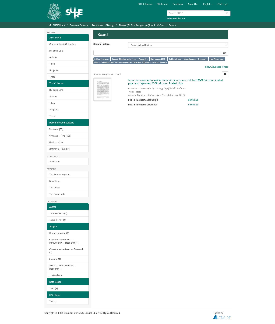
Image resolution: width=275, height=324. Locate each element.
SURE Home (59, 25)
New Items (54, 180)
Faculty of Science (79, 25)
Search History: (101, 43)
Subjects (53, 70)
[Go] (227, 13)
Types (52, 76)
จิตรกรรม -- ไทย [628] (60, 135)
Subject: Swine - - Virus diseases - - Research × (188, 59)
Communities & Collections (62, 44)
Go (224, 52)
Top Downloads (57, 194)
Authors (53, 57)
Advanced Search (176, 18)
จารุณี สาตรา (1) (57, 219)
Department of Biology (103, 25)
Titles (52, 63)
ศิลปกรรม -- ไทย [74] (59, 148)
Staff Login (54, 161)
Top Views (54, 187)
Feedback (178, 4)
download (193, 99)
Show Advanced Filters (216, 66)
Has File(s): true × (217, 59)
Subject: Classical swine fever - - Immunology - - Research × (118, 62)
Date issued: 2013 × (158, 59)
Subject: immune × (101, 59)
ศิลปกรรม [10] (56, 142)
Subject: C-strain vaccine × (156, 62)
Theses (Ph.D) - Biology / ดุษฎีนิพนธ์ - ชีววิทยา (142, 25)
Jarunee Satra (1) (58, 213)
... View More (56, 275)
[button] (193, 4)
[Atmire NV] (222, 316)
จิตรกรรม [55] (56, 129)
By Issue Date (56, 50)
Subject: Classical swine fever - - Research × (130, 59)
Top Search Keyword (59, 174)
